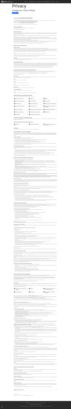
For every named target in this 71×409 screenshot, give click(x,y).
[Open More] (54, 1)
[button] (2, 407)
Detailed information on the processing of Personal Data (40, 298)
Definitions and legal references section (33, 295)
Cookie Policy (36, 129)
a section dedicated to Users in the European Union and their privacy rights (28, 21)
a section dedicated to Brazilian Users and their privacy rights (27, 22)
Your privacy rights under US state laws (32, 297)
